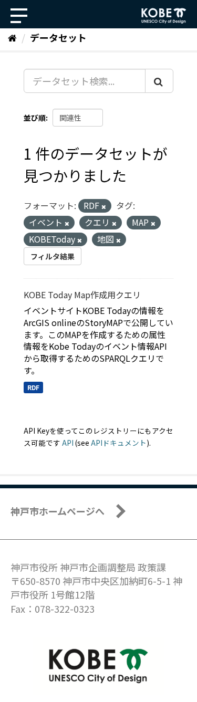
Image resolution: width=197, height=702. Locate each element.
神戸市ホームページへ (58, 511)
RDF (33, 387)
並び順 (35, 117)
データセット (58, 37)
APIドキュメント (119, 442)
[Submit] (159, 81)
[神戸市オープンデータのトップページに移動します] (163, 16)
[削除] (103, 206)
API (68, 442)
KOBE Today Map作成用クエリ (82, 294)
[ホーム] (12, 37)
